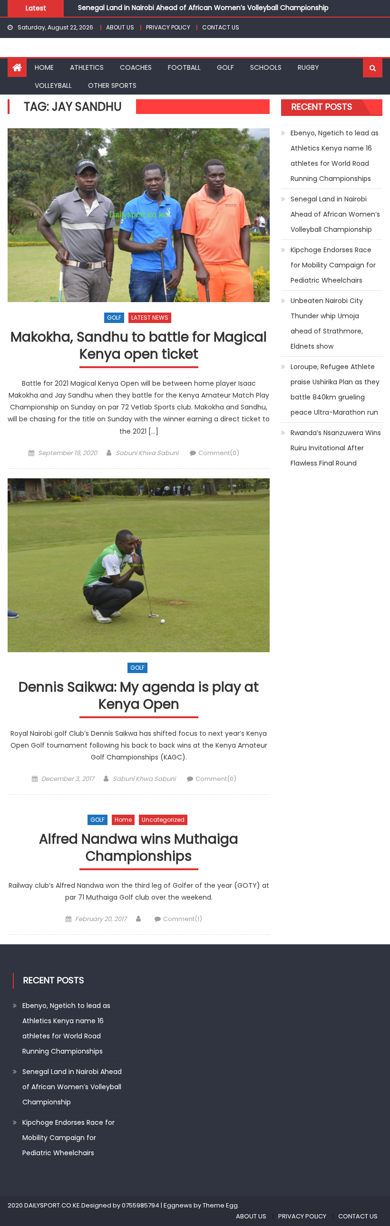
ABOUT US (120, 27)
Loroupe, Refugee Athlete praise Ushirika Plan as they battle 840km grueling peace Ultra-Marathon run (335, 389)
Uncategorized (163, 820)
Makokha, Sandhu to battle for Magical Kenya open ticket (138, 346)
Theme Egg (220, 1205)
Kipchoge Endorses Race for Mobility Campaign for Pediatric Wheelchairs (333, 265)
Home (123, 820)
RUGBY (308, 67)
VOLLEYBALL (53, 85)
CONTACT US (220, 27)
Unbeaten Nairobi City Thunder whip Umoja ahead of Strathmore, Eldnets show (327, 323)
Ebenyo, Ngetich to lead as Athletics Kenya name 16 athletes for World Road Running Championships (335, 155)
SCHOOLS (266, 67)
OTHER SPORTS (112, 85)
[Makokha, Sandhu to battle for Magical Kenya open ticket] (139, 215)
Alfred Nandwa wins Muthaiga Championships (138, 848)
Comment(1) (182, 918)
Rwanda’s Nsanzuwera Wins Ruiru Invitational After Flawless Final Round (336, 448)
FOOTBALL (184, 67)
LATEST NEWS (149, 318)
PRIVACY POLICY (168, 27)
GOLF (225, 67)
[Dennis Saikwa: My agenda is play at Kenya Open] (139, 565)
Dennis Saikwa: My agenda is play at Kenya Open (139, 696)
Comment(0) (218, 452)
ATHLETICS (87, 67)
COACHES (136, 67)
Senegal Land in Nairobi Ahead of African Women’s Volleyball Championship (203, 5)
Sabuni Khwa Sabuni (147, 452)
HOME (44, 67)
